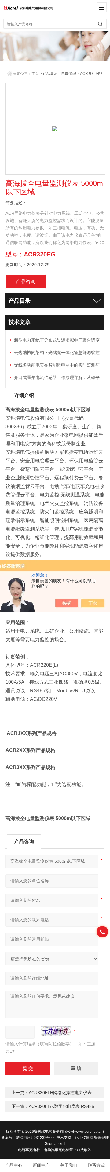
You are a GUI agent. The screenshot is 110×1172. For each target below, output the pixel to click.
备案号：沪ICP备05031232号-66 (28, 1137)
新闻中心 (41, 1165)
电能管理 (68, 73)
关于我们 (68, 1165)
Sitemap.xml (55, 1144)
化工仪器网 (84, 1137)
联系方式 (96, 1165)
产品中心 (13, 1165)
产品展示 (50, 73)
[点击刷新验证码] (56, 1031)
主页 (35, 73)
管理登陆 (101, 1137)
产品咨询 (25, 281)
